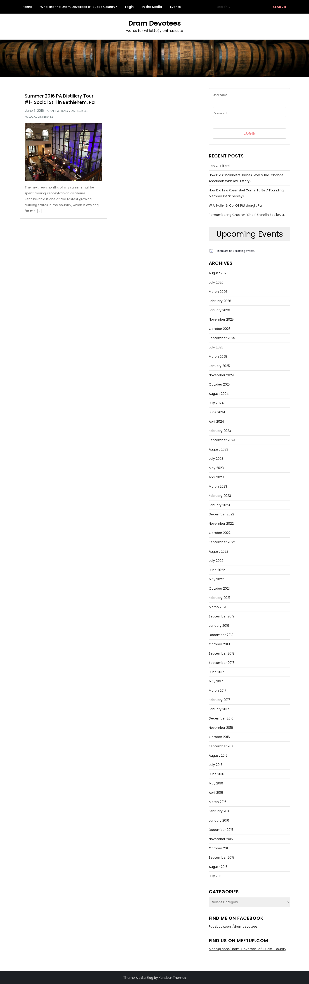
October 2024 (220, 384)
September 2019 (221, 616)
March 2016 (217, 802)
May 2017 (216, 681)
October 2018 (219, 644)
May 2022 (216, 579)
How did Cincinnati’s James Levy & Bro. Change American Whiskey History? (246, 178)
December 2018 (221, 635)
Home (27, 7)
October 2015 (219, 848)
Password (220, 113)
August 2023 (218, 449)
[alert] (249, 251)
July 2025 (216, 347)
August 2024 (219, 393)
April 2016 (216, 792)
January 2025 (219, 366)
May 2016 (216, 783)
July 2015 (215, 876)
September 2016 (221, 746)
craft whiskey (57, 111)
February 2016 (219, 811)
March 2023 (218, 486)
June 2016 (216, 774)
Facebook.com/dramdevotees (233, 926)
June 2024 (217, 412)
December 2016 (221, 718)
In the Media (152, 7)
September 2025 (222, 338)
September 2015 (221, 857)
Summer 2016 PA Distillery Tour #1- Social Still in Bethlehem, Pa (60, 99)
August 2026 (218, 273)
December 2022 (221, 514)
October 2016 (219, 737)
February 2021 (219, 598)
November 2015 (221, 839)
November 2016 (221, 727)
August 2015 (218, 867)
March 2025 (218, 356)
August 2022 (218, 551)
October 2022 (220, 533)
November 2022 (221, 523)
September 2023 (222, 440)
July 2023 (216, 458)
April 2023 (216, 477)
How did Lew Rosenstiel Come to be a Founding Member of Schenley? (246, 193)
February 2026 (220, 301)
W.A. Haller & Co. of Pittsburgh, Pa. (235, 205)
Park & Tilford (219, 166)
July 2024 (216, 403)
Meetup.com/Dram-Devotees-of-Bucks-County (247, 949)
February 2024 (220, 431)
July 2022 (216, 560)
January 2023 (219, 505)
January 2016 (219, 820)
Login (129, 7)
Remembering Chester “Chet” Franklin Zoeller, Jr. (247, 214)
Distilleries (79, 111)
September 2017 (221, 662)
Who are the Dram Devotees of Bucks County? (78, 7)
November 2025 (221, 319)
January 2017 (219, 709)
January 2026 (219, 310)
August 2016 (218, 755)
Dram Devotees (154, 23)
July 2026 (216, 282)
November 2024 (221, 375)
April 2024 (216, 421)
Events (175, 7)
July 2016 (216, 764)
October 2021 (219, 588)
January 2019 (219, 625)
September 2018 (221, 653)
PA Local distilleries (39, 117)
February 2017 (219, 700)
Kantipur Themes (172, 977)
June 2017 (216, 672)
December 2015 (221, 829)
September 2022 (222, 542)
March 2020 (218, 607)
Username (220, 95)
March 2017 (217, 690)
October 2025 (220, 328)
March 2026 (218, 291)
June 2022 (217, 570)
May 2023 (216, 468)
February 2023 (220, 495)
